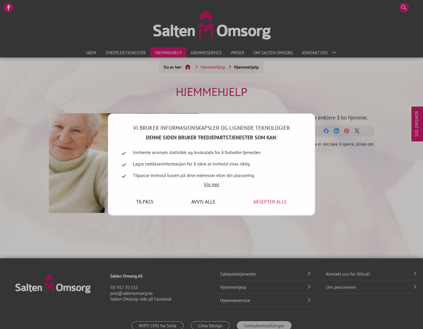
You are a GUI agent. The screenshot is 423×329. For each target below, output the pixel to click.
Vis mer (211, 184)
